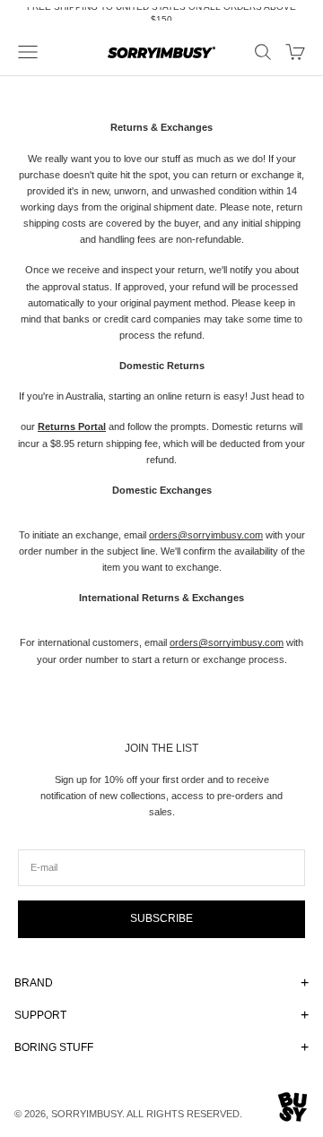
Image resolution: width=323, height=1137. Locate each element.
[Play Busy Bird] (293, 1107)
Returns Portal (72, 426)
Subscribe (161, 918)
